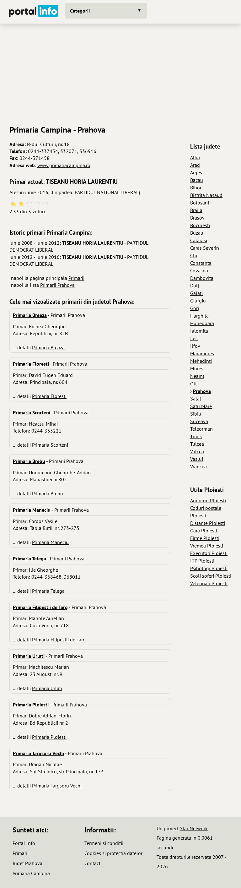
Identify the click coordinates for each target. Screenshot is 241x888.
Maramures (202, 353)
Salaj (195, 398)
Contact (92, 863)
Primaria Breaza (48, 347)
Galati (196, 293)
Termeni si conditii (103, 843)
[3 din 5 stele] (29, 204)
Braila (196, 210)
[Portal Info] (33, 11)
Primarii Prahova (57, 285)
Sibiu (195, 414)
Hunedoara (202, 323)
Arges (196, 172)
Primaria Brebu (47, 493)
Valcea (197, 451)
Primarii (76, 278)
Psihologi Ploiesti (209, 568)
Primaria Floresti (49, 396)
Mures (196, 368)
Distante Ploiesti (207, 523)
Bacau (196, 180)
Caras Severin (204, 248)
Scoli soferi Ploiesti (210, 576)
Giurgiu (198, 300)
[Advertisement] (120, 72)
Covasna (199, 270)
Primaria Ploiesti (49, 737)
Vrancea (198, 466)
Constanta (201, 263)
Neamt (197, 376)
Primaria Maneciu (50, 542)
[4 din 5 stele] (37, 204)
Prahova (202, 391)
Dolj (194, 285)
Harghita (199, 316)
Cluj (194, 255)
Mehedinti (201, 361)
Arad (195, 165)
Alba (195, 157)
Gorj (194, 308)
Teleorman (201, 429)
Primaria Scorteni (50, 445)
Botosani (199, 202)
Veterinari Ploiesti (209, 583)
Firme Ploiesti (204, 538)
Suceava (199, 421)
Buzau (196, 233)
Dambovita (201, 278)
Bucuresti (200, 225)
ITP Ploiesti (202, 561)
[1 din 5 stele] (13, 204)
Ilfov (195, 346)
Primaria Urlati (47, 688)
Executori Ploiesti (209, 553)
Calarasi (198, 240)
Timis (196, 436)
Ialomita (199, 331)
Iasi (194, 338)
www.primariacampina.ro (63, 165)
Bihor (195, 187)
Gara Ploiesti (203, 530)
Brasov (197, 218)
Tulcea (197, 444)
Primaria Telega (48, 591)
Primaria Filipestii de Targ (59, 639)
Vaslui (196, 459)
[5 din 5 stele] (45, 204)
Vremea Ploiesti (206, 545)
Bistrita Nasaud (206, 195)
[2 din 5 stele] (21, 204)
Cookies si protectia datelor (113, 853)
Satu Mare (201, 406)
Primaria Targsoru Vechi (57, 785)
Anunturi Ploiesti (208, 500)
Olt (193, 383)
